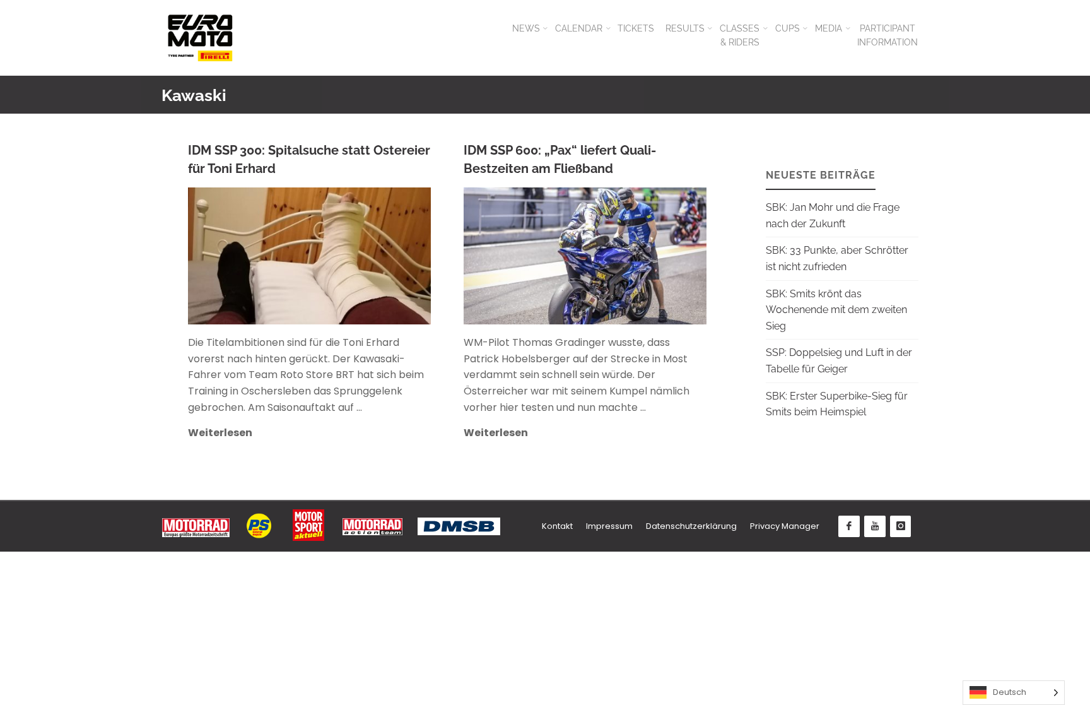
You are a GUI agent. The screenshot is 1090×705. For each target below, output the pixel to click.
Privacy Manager (784, 526)
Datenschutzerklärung (691, 526)
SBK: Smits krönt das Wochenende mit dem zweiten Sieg (836, 310)
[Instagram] (900, 526)
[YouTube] (875, 526)
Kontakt (557, 526)
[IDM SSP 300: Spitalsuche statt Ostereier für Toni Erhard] (365, 255)
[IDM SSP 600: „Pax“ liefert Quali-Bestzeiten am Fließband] (642, 255)
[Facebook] (849, 526)
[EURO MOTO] (200, 37)
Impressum (609, 526)
